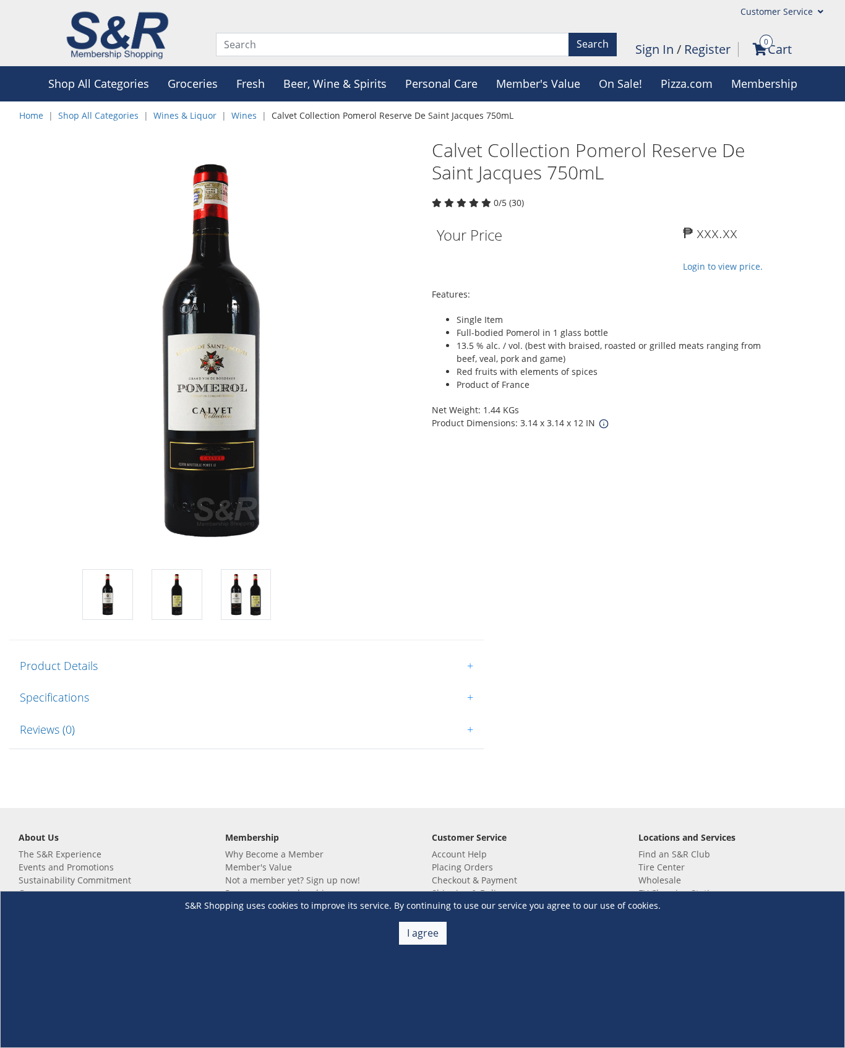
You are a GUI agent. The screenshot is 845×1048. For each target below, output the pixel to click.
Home (31, 115)
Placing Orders (462, 867)
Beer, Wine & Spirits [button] (335, 83)
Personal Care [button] (441, 83)
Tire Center (661, 867)
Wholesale (659, 880)
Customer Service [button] (777, 11)
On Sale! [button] (620, 83)
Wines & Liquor (185, 115)
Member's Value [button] (538, 83)
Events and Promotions (66, 867)
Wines (244, 115)
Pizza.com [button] (687, 83)
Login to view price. (723, 266)
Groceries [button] (193, 83)
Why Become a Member (274, 854)
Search (593, 44)
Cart (780, 49)
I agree (423, 933)
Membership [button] (764, 83)
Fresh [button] (250, 83)
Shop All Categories (98, 115)
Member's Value (258, 867)
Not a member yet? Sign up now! (292, 880)
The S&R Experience (60, 854)
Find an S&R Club (674, 854)
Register (707, 49)
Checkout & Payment (474, 880)
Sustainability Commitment (75, 880)
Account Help (459, 854)
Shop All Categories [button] (98, 83)
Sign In (656, 49)
